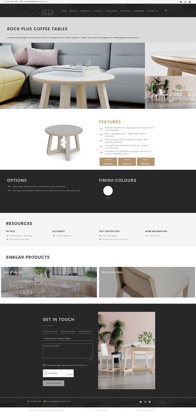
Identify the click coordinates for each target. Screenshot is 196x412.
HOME (64, 11)
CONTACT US (152, 11)
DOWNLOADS (138, 11)
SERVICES (99, 11)
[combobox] (68, 339)
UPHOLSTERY (125, 11)
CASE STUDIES (111, 11)
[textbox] (67, 339)
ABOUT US (74, 11)
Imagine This (58, 410)
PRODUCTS (85, 11)
